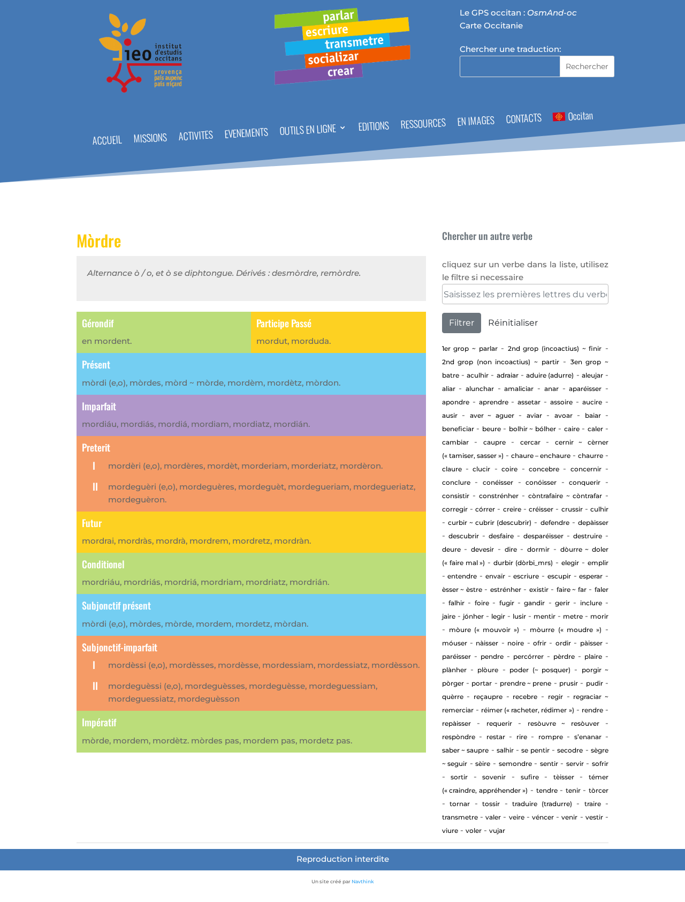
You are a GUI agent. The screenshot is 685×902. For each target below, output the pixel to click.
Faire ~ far (572, 589)
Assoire (561, 402)
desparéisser (543, 536)
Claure (452, 469)
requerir (499, 723)
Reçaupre (488, 697)
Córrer (485, 509)
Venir (569, 817)
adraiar (508, 375)
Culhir (599, 509)
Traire (592, 804)
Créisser (541, 509)
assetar (529, 402)
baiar (593, 415)
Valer (493, 817)
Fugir (506, 603)
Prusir (568, 683)
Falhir (456, 603)
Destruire (587, 536)
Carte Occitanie (491, 25)
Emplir (598, 563)
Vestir (594, 817)
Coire (509, 469)
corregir (455, 509)
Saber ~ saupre (465, 750)
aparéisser (585, 389)
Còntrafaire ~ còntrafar (565, 496)
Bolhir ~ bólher (532, 429)
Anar (551, 389)
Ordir (563, 643)
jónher (473, 616)
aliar (448, 389)
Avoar (563, 415)
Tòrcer (598, 790)
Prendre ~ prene (526, 683)
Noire (515, 643)
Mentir (544, 616)
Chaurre (590, 456)
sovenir (494, 777)
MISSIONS (150, 139)
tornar (460, 804)
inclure (591, 603)
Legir (498, 616)
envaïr (495, 576)
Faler (601, 589)
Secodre (570, 750)
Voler (474, 830)
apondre (455, 402)
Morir (599, 616)
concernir (586, 469)
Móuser (454, 643)
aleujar (592, 375)
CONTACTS (524, 120)
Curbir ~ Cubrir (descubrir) (490, 522)
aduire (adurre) (550, 375)
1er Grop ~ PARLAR (470, 348)
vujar (497, 830)
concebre (544, 469)
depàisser (593, 522)
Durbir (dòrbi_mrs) (523, 563)
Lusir (519, 616)
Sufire (530, 777)
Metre (573, 616)
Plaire (593, 656)
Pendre (492, 656)
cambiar (455, 442)
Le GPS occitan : (518, 12)
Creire (512, 509)
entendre (462, 576)
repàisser (456, 723)
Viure (450, 830)
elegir (570, 563)
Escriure (526, 576)
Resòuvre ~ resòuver (563, 723)
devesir (482, 549)
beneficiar (458, 429)
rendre (592, 710)
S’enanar (588, 737)
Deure (451, 549)
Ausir (450, 415)
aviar (534, 415)
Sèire (482, 764)
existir (539, 589)
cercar (530, 442)
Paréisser (456, 656)
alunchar (480, 389)
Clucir (481, 469)
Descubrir (463, 536)
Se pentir (535, 750)
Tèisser (563, 777)
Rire (521, 737)
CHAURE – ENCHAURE (540, 456)
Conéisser (498, 482)
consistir (455, 496)
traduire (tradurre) (542, 804)
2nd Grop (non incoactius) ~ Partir (500, 362)
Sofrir (600, 764)
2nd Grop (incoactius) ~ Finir (555, 348)
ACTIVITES (195, 137)
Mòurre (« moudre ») (565, 630)
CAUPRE (494, 442)
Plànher (454, 670)
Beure (491, 429)
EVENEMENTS (246, 133)
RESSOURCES (423, 124)
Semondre (515, 764)
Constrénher (499, 496)
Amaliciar (519, 389)
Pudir (594, 683)
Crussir (572, 509)
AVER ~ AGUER (492, 415)
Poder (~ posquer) (539, 670)
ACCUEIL (107, 142)
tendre (547, 790)
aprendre (493, 402)
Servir (575, 764)
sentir (549, 764)
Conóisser (541, 482)
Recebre (525, 697)
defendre (555, 522)
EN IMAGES (476, 122)
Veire (516, 817)
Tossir (491, 804)
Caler (595, 429)
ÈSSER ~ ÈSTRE (462, 589)
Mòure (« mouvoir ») (484, 630)
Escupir (559, 576)
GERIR (562, 603)
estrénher (505, 589)
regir (555, 697)
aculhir (478, 375)
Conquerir (584, 482)
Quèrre (452, 697)
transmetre (460, 817)
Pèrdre (564, 656)
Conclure (456, 482)
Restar (495, 737)
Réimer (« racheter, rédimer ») (527, 710)
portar (481, 683)
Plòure (487, 670)
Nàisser (487, 643)
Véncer (543, 817)
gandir (534, 603)
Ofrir (539, 643)
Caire (572, 429)
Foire (482, 603)
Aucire (592, 402)
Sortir (459, 777)
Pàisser (591, 643)
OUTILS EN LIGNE (308, 131)
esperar (591, 576)
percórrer (528, 656)
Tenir (573, 790)
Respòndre (458, 737)
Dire (511, 549)
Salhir (505, 750)
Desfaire (501, 536)
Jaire (448, 616)
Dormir (538, 549)
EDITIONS (374, 127)
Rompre (550, 737)
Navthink (363, 881)
